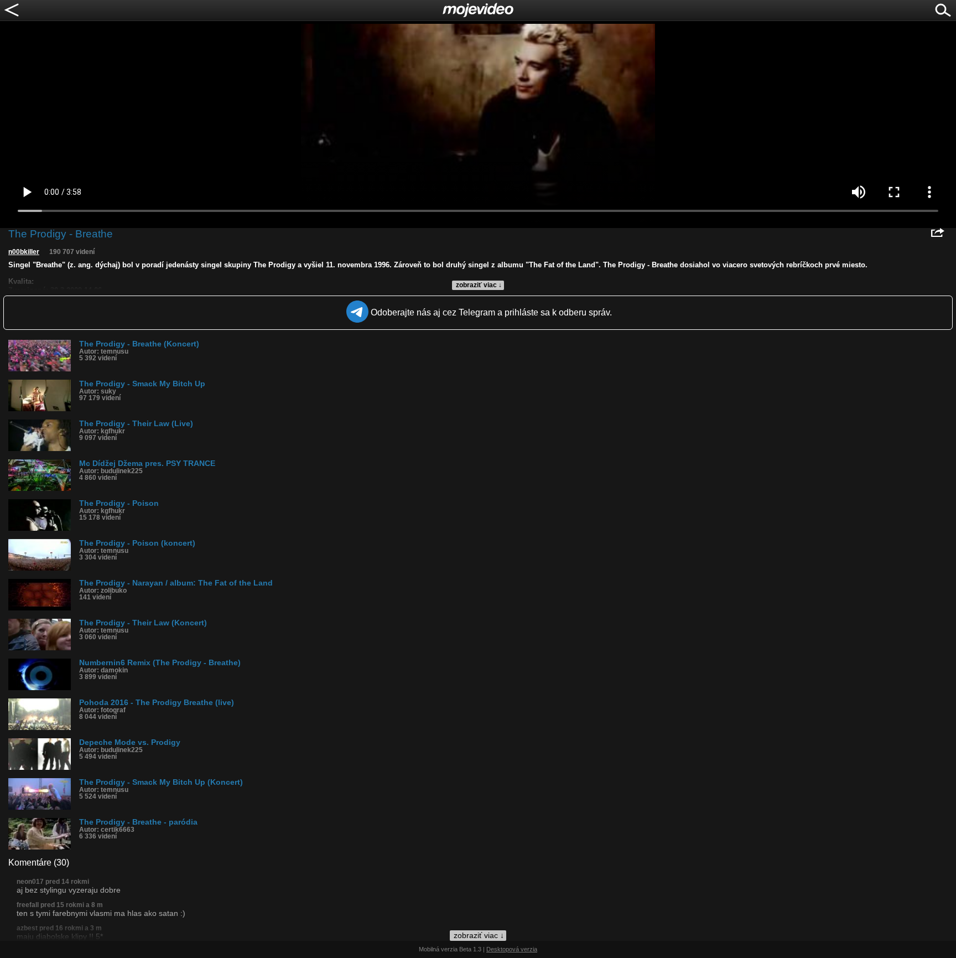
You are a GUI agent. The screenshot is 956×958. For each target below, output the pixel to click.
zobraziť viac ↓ (479, 285)
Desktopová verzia (511, 949)
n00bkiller (23, 251)
